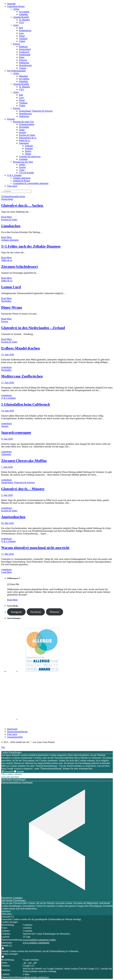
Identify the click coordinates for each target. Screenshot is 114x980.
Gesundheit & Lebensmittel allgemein (30, 183)
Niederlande (24, 54)
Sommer (29, 148)
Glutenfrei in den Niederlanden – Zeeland (33, 328)
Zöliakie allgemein (21, 178)
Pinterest (54, 611)
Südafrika (23, 14)
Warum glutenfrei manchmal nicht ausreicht (35, 548)
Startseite (11, 3)
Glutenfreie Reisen (16, 6)
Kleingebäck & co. (28, 137)
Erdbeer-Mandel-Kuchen (20, 348)
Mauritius (23, 76)
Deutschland (25, 49)
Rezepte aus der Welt (23, 162)
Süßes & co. (24, 140)
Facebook (36, 611)
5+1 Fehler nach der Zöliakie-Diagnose (31, 246)
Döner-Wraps (11, 307)
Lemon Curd (11, 287)
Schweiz (23, 60)
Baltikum (23, 46)
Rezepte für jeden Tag (23, 121)
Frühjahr (29, 146)
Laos (21, 33)
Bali (21, 28)
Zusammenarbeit (15, 737)
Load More (6, 572)
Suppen (22, 132)
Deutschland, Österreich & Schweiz (36, 111)
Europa (16, 44)
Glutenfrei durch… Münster (23, 489)
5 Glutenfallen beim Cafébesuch (25, 404)
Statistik (20, 771)
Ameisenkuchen (13, 517)
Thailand (23, 38)
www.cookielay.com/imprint (36, 942)
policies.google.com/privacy (36, 977)
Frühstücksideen (26, 124)
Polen (21, 57)
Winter (28, 154)
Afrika (16, 9)
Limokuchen (10, 226)
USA (21, 22)
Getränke (23, 159)
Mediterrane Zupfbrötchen (22, 376)
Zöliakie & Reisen (21, 180)
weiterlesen (6, 367)
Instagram (16, 611)
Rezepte (11, 119)
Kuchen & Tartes (27, 135)
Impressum (12, 729)
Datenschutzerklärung (17, 731)
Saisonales (24, 143)
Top (3, 747)
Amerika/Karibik (21, 17)
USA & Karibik (26, 172)
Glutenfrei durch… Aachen (22, 205)
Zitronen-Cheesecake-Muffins (24, 461)
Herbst (28, 151)
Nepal (22, 36)
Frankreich (24, 52)
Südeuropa (24, 62)
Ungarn (22, 68)
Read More (6, 217)
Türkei (22, 41)
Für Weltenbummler (16, 70)
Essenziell (9, 771)
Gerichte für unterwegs (30, 156)
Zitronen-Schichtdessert (19, 266)
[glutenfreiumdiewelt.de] (13, 196)
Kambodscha (25, 30)
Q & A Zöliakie (14, 175)
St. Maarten (24, 19)
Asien (16, 25)
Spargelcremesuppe (16, 432)
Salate (22, 129)
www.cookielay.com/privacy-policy (39, 939)
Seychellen (24, 11)
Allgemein (6, 454)
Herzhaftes (24, 127)
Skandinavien (25, 65)
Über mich (12, 186)
